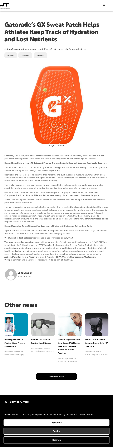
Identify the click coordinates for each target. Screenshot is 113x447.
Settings (56, 440)
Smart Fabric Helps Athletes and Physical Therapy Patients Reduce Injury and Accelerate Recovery (59, 163)
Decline (56, 431)
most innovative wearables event (24, 242)
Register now (44, 260)
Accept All (56, 422)
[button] (104, 5)
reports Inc (54, 170)
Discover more (56, 376)
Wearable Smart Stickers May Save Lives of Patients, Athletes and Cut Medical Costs (52, 226)
